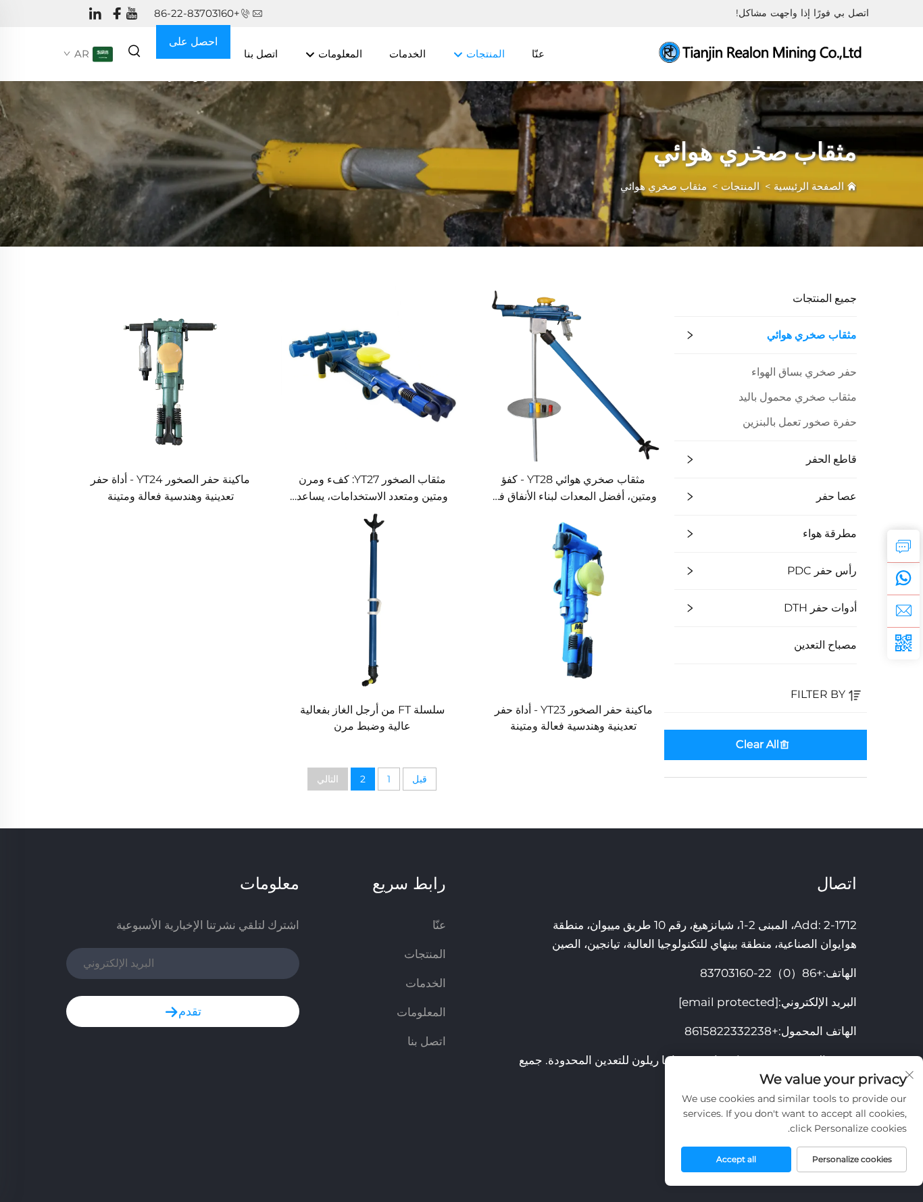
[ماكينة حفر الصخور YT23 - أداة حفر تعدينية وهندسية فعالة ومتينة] (573, 600)
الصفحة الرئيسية (809, 186)
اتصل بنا (261, 53)
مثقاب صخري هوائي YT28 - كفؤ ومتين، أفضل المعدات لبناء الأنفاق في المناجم (574, 489)
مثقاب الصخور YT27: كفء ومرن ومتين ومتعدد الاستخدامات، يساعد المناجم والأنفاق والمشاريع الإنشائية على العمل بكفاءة (372, 489)
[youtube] (131, 13)
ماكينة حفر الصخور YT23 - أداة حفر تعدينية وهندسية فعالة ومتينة (574, 717)
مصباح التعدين (825, 644)
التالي (328, 779)
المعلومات (339, 53)
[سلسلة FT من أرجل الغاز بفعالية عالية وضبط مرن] (371, 600)
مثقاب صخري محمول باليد (798, 397)
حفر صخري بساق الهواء (804, 372)
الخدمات (407, 53)
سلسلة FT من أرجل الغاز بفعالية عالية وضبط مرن (372, 717)
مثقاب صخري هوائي (663, 186)
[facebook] (116, 13)
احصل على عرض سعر (193, 47)
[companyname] (762, 53)
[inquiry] (903, 546)
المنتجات (484, 53)
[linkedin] (95, 13)
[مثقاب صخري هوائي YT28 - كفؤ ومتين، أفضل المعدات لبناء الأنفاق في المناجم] (573, 370)
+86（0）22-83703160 (761, 973)
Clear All (757, 744)
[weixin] (903, 643)
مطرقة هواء (830, 533)
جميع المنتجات (825, 298)
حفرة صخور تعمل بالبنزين (800, 422)
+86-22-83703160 (197, 13)
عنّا (538, 53)
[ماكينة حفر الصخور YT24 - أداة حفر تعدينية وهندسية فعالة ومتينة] (170, 370)
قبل (419, 779)
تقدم (189, 1011)
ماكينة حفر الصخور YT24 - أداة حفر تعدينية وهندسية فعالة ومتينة (170, 487)
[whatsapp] (903, 578)
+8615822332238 (731, 1031)
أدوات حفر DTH (820, 607)
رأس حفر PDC (822, 570)
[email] (903, 611)
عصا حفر (836, 496)
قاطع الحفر (831, 459)
